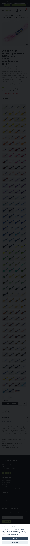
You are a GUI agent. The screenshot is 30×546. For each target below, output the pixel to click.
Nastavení (15, 542)
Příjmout (15, 538)
